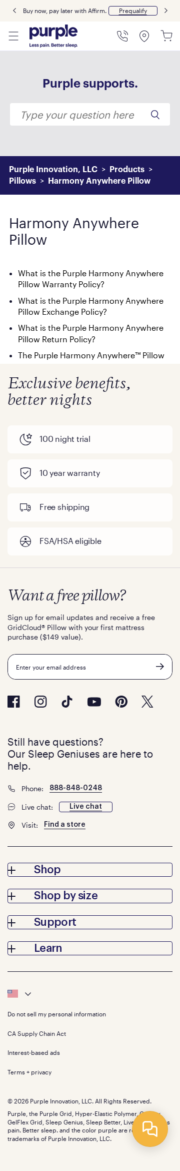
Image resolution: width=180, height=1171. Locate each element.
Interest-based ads (34, 1052)
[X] (148, 702)
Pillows (22, 181)
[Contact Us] (122, 36)
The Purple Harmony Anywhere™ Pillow (91, 355)
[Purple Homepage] (54, 36)
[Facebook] (14, 702)
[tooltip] (90, 994)
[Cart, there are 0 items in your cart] (166, 36)
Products (127, 170)
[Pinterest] (121, 702)
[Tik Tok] (67, 702)
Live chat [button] (86, 806)
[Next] (166, 11)
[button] (133, 11)
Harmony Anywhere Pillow (99, 181)
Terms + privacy (30, 1071)
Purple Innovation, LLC (53, 170)
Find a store (65, 824)
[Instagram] (40, 702)
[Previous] (14, 11)
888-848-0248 (76, 788)
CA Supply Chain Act (37, 1033)
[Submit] (160, 667)
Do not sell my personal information (57, 1013)
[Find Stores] (144, 36)
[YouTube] (94, 702)
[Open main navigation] (14, 36)
